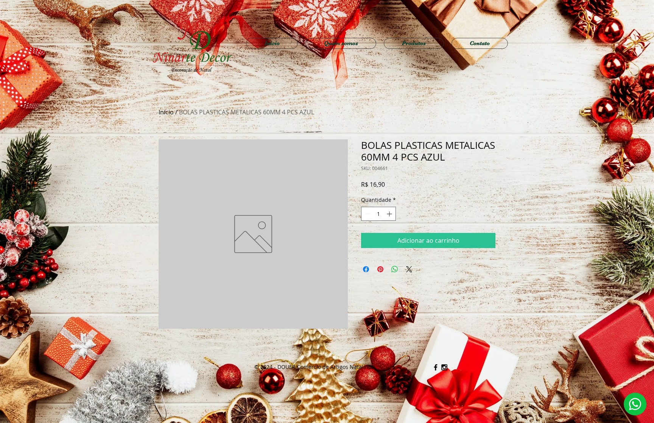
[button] (414, 43)
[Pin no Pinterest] (380, 269)
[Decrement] (367, 213)
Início (166, 112)
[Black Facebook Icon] (435, 367)
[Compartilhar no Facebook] (366, 269)
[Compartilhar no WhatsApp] (394, 269)
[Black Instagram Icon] (444, 367)
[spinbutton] (378, 213)
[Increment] (390, 213)
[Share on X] (409, 269)
